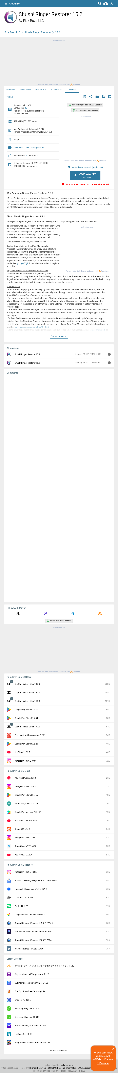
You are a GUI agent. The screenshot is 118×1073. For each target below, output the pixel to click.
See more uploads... (59, 1050)
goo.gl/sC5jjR (23, 263)
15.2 (57, 32)
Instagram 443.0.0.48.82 (26, 838)
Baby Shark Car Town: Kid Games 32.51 (32, 1042)
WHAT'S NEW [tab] (25, 90)
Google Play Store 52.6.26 (26, 744)
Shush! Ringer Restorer (37, 32)
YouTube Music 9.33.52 (25, 778)
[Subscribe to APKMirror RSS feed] (100, 614)
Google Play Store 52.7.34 (26, 718)
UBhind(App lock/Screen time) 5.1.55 (31, 983)
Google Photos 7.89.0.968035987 (30, 914)
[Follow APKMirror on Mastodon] (45, 614)
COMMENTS (71, 90)
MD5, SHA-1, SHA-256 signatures (29, 147)
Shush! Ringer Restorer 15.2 (27, 363)
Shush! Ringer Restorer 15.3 (27, 354)
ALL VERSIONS (56, 90)
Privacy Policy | (37, 1068)
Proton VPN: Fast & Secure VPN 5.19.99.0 (33, 932)
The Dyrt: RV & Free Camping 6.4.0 (30, 991)
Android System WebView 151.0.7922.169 (34, 923)
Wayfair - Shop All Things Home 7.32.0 (32, 974)
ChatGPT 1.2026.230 (24, 897)
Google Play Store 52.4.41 (26, 709)
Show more (57, 336)
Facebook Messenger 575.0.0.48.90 (31, 889)
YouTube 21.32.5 (22, 752)
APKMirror (14, 3)
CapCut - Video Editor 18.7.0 (27, 727)
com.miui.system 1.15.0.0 (26, 803)
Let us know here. (65, 1065)
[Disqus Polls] (59, 413)
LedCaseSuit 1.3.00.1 (24, 1034)
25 (26, 108)
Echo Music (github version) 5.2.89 (30, 735)
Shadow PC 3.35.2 (23, 1000)
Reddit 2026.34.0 (22, 829)
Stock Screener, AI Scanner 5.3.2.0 (30, 1025)
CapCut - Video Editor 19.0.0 (27, 701)
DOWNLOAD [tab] (11, 90)
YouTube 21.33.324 (23, 855)
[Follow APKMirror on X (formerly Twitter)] (18, 614)
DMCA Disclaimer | (86, 1068)
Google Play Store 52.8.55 (26, 795)
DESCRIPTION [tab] (40, 90)
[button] (84, 97)
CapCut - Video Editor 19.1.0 (27, 692)
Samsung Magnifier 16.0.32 (27, 1017)
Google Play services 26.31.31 (28, 812)
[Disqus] (59, 488)
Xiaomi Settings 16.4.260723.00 (29, 949)
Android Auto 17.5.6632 (25, 846)
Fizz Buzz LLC (33, 21)
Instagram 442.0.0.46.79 (26, 786)
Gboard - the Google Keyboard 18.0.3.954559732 (36, 880)
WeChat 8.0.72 (21, 906)
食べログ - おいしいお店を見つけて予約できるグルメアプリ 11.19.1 (45, 966)
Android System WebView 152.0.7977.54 (33, 940)
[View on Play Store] (97, 97)
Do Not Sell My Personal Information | (61, 1068)
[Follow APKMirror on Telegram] (72, 614)
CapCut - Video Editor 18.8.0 (27, 684)
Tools (10, 97)
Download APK (87, 175)
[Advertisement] (59, 62)
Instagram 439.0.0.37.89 (26, 761)
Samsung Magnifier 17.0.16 (27, 1008)
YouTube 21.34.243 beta (26, 820)
